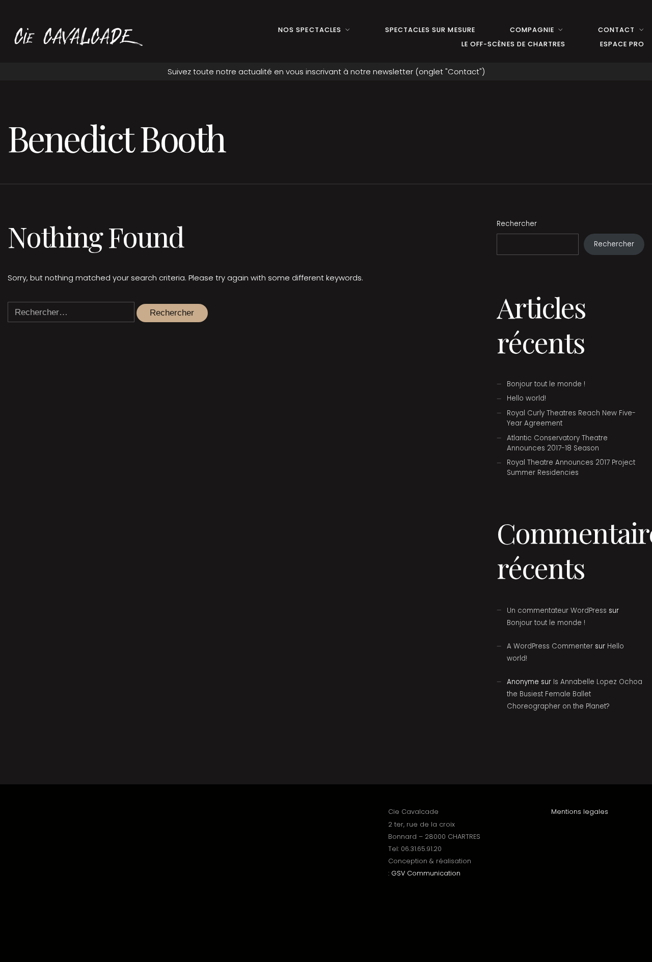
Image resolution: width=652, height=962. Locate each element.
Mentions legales (579, 811)
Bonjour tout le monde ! (546, 384)
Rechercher (517, 224)
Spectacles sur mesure (430, 29)
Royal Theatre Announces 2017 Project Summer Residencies (571, 467)
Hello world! (526, 398)
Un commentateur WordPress (557, 610)
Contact (616, 29)
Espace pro (622, 44)
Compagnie (532, 29)
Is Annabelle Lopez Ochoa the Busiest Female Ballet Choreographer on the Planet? (574, 694)
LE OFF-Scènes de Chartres (513, 44)
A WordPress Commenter (550, 646)
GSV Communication (425, 873)
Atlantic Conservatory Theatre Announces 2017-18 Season (557, 443)
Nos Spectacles (309, 29)
